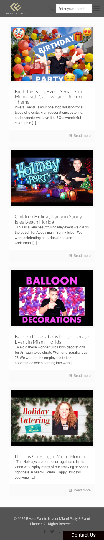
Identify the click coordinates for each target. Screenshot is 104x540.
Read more (82, 136)
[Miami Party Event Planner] (15, 8)
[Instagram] (59, 531)
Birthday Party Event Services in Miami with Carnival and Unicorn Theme (49, 96)
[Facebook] (44, 531)
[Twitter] (52, 531)
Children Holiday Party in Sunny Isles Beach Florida (48, 219)
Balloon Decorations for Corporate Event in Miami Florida (52, 339)
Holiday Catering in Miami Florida (50, 456)
